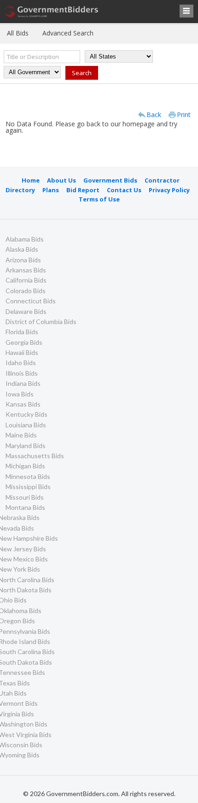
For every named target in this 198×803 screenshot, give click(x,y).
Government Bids (110, 180)
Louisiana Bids (26, 425)
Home (31, 180)
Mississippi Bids (28, 486)
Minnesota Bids (28, 476)
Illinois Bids (22, 373)
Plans (50, 190)
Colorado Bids (26, 291)
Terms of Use (99, 199)
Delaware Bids (26, 311)
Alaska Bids (22, 249)
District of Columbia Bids (41, 321)
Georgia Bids (24, 342)
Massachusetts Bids (35, 456)
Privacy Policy (169, 190)
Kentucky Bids (26, 414)
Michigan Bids (25, 466)
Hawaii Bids (22, 352)
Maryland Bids (26, 445)
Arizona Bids (23, 260)
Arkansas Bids (26, 270)
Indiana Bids (23, 383)
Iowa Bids (20, 394)
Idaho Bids (21, 362)
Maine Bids (21, 435)
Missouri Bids (25, 497)
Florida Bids (22, 332)
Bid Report (82, 190)
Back (153, 114)
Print (184, 114)
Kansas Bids (23, 404)
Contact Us (124, 190)
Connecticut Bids (31, 301)
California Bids (26, 280)
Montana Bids (25, 507)
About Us (61, 180)
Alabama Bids (25, 239)
